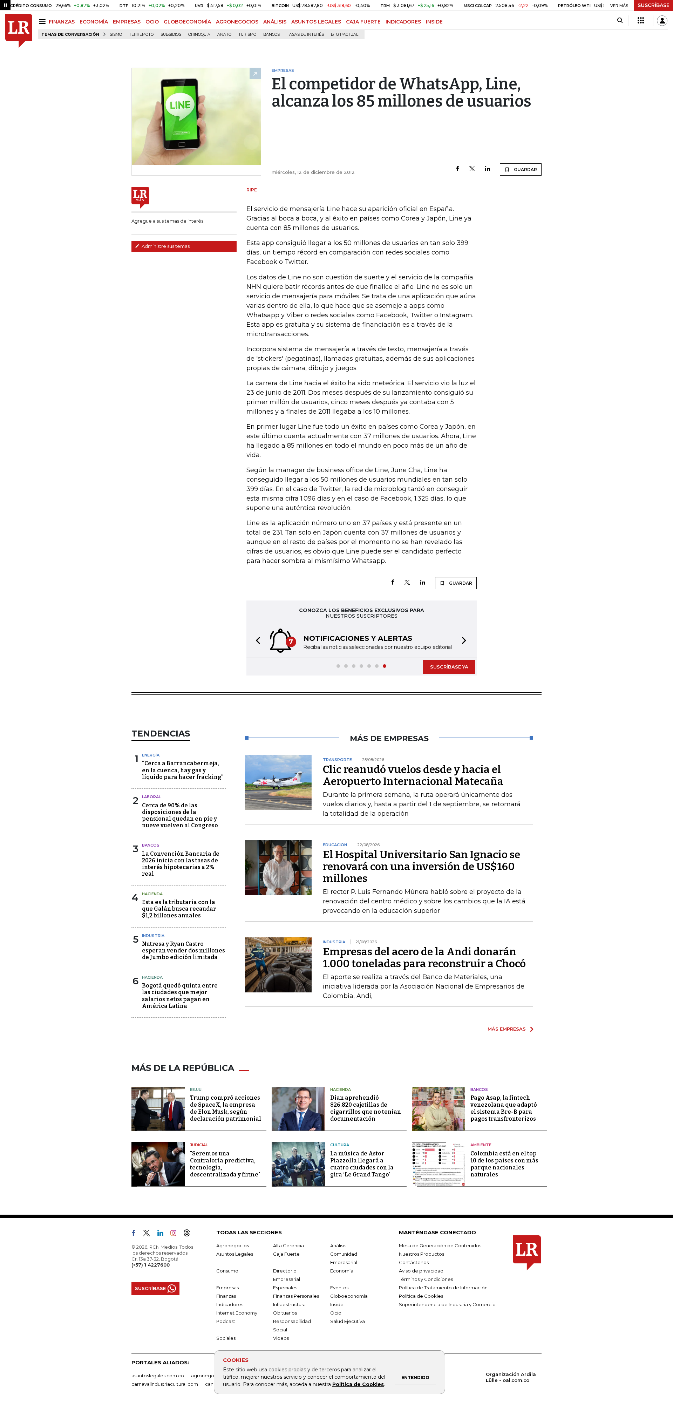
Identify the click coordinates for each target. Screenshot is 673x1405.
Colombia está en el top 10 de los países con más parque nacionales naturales (504, 1164)
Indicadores (229, 1304)
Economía (341, 1271)
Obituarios (285, 1313)
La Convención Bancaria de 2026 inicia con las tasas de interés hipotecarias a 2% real (180, 863)
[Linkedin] (487, 169)
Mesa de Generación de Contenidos (440, 1245)
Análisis (338, 1245)
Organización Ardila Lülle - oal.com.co (511, 1377)
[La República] (18, 31)
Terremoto (141, 34)
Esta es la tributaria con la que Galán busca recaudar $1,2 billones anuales (179, 909)
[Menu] (43, 21)
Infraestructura (289, 1304)
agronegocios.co (210, 1375)
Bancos (271, 34)
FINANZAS (62, 22)
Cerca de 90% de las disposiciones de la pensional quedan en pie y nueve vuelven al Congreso (180, 815)
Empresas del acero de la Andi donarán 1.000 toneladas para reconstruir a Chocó (424, 957)
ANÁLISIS (274, 22)
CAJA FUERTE (363, 22)
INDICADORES (403, 22)
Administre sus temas (165, 246)
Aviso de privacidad (421, 1271)
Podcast (225, 1321)
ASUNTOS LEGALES (316, 22)
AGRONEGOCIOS (237, 22)
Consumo (227, 1271)
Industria (153, 935)
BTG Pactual (344, 34)
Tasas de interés (305, 34)
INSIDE (434, 22)
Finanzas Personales (296, 1296)
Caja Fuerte (286, 1254)
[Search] (620, 20)
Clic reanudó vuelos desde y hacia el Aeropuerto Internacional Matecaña (413, 775)
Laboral (151, 796)
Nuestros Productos (421, 1254)
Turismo (247, 34)
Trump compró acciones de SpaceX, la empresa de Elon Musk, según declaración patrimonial (225, 1108)
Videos (281, 1338)
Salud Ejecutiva (347, 1321)
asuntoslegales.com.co (157, 1375)
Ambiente (480, 1144)
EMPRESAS (127, 22)
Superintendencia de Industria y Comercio (447, 1304)
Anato (224, 34)
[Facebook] (457, 169)
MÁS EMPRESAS (507, 1029)
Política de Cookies (358, 1384)
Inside (337, 1304)
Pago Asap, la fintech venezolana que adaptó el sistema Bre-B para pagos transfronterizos (503, 1108)
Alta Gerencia (288, 1245)
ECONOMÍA (94, 22)
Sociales (226, 1338)
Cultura (339, 1144)
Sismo (116, 34)
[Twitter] (472, 169)
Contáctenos (414, 1262)
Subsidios (171, 34)
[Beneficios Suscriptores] (640, 21)
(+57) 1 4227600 (150, 1265)
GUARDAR (525, 169)
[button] (255, 641)
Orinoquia (199, 34)
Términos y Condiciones (426, 1279)
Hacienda (152, 893)
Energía (150, 755)
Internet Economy (236, 1313)
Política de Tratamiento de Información (443, 1287)
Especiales (285, 1287)
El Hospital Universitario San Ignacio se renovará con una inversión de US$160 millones (421, 866)
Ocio (335, 1313)
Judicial (199, 1144)
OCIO (152, 22)
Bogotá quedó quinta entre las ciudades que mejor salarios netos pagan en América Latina (180, 995)
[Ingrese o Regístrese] (662, 20)
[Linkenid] (163, 1234)
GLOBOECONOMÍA (187, 22)
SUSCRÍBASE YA (449, 667)
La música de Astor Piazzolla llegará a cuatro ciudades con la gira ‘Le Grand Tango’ (362, 1164)
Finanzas (226, 1296)
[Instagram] (176, 1234)
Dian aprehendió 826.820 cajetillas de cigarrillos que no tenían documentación (365, 1108)
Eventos (339, 1287)
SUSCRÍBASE (653, 5)
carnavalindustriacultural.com (164, 1384)
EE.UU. (196, 1089)
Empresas (227, 1287)
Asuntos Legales (234, 1254)
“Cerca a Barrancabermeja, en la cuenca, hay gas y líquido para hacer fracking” (182, 770)
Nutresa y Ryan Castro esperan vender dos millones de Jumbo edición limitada (183, 951)
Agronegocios (232, 1245)
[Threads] (189, 1234)
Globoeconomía (349, 1296)
